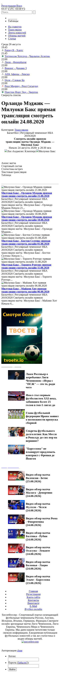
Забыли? (23, 662)
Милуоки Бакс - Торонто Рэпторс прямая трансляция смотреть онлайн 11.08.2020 (26, 266)
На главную (15, 26)
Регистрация (8, 5)
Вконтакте (33, 603)
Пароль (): (18, 662)
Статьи (12, 38)
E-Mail (33, 606)
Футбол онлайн (33, 609)
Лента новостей (17, 32)
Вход (19, 5)
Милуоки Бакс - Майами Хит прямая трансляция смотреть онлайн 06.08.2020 (25, 290)
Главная (33, 591)
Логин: (12, 656)
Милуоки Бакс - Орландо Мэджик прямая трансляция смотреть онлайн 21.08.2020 (26, 194)
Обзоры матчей (17, 35)
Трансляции (15, 29)
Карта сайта (33, 597)
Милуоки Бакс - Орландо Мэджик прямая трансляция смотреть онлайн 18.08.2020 (26, 218)
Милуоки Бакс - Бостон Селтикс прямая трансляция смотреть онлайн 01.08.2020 (25, 242)
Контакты (33, 600)
